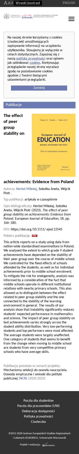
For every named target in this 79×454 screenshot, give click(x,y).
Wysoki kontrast (28, 3)
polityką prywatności (30, 58)
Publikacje (14, 105)
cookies (35, 63)
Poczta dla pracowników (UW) (38, 406)
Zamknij (39, 88)
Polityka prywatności (38, 416)
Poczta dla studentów (38, 401)
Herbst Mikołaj (26, 189)
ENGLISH (69, 3)
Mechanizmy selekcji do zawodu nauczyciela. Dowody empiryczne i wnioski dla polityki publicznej (35, 374)
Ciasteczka (38, 422)
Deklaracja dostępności (38, 411)
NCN (23, 378)
